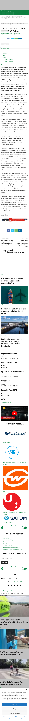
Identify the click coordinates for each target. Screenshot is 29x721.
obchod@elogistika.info (16, 581)
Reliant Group (6, 442)
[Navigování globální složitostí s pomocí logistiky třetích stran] (14, 295)
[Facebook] (3, 13)
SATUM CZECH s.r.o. (8, 522)
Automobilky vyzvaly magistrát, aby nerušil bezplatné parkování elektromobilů (7, 243)
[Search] (2, 64)
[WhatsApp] (16, 230)
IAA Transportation (9, 362)
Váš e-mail (4, 42)
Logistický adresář (8, 59)
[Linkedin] (7, 13)
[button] (26, 689)
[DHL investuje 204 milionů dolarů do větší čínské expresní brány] (14, 264)
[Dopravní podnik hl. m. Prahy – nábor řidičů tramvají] (14, 220)
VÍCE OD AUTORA (17, 252)
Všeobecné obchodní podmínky (11, 547)
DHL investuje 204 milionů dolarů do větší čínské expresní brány (12, 280)
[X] (12, 13)
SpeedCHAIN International (12, 372)
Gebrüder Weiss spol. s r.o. (10, 491)
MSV (3, 399)
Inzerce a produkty (8, 540)
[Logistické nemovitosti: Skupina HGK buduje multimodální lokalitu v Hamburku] (14, 325)
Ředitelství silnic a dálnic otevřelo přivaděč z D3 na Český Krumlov (14, 622)
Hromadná (2, 658)
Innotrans (5, 381)
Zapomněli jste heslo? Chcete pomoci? (11, 33)
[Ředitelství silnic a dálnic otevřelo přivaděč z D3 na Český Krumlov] (14, 606)
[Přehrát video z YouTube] (14, 413)
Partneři (5, 543)
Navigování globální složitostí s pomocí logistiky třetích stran (14, 311)
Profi (4, 55)
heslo (2, 29)
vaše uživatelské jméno (7, 24)
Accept (14, 704)
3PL (2, 274)
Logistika (3, 335)
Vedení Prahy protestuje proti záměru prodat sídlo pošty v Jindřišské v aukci (22, 243)
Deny (14, 709)
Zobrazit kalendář (6, 402)
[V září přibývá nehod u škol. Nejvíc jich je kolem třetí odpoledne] (14, 669)
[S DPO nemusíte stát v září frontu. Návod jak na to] (14, 639)
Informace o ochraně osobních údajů (10, 34)
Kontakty (5, 542)
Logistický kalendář (8, 61)
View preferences (14, 713)
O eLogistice (6, 538)
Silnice (1, 628)
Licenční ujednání (7, 545)
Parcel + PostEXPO (9, 390)
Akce (4, 57)
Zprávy (5, 53)
